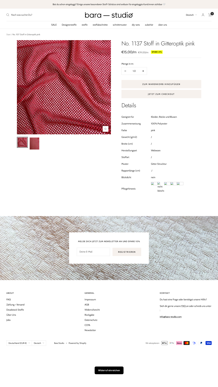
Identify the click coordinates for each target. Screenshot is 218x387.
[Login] (203, 14)
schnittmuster (120, 24)
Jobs (8, 320)
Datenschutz (91, 320)
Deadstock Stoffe (15, 309)
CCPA (87, 325)
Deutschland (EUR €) (17, 343)
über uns (162, 24)
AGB (87, 304)
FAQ (8, 299)
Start (8, 34)
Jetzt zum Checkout (161, 94)
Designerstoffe (69, 24)
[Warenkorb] (210, 14)
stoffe (85, 24)
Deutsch (190, 14)
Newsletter (90, 330)
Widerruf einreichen (109, 370)
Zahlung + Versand (15, 304)
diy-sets (136, 24)
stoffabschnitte (100, 24)
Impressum (90, 299)
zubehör (149, 24)
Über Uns (11, 314)
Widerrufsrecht (92, 309)
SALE (54, 24)
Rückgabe (89, 314)
